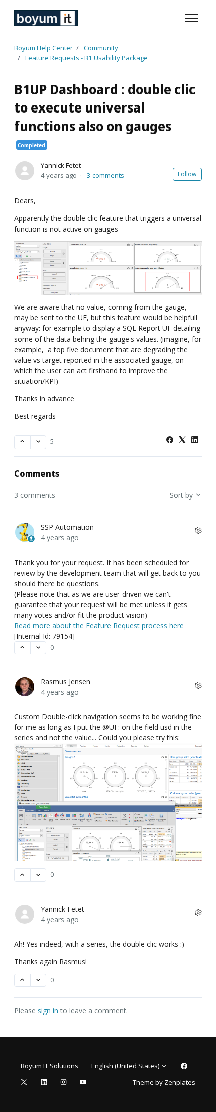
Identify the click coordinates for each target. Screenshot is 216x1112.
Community (101, 47)
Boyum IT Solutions (49, 1065)
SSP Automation (67, 527)
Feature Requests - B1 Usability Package (86, 57)
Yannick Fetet (61, 165)
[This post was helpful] (22, 442)
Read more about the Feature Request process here (99, 625)
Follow (187, 174)
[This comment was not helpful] (38, 648)
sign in (48, 1010)
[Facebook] (169, 441)
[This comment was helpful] (22, 648)
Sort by (182, 495)
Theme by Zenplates (163, 1082)
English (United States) (126, 1065)
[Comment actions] (198, 530)
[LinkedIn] (194, 441)
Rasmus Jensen (65, 681)
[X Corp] (182, 441)
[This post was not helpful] (38, 442)
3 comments (105, 175)
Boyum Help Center (43, 47)
